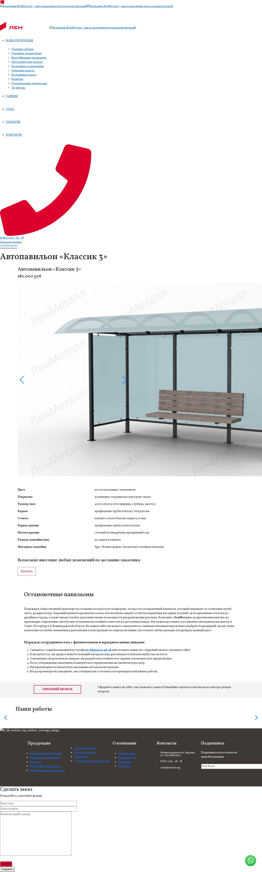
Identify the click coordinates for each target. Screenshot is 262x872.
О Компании (126, 754)
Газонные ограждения (26, 54)
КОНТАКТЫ (14, 135)
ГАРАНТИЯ (13, 122)
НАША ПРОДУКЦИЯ (19, 41)
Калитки (17, 79)
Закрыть (7, 869)
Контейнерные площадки (28, 58)
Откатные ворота (22, 71)
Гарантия (124, 762)
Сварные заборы (22, 49)
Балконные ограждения (27, 66)
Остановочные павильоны (29, 84)
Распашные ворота (23, 75)
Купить (27, 571)
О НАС (10, 109)
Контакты (124, 766)
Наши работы (127, 758)
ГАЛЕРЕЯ (12, 96)
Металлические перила (27, 62)
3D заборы (18, 88)
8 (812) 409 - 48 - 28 (12, 238)
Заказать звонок (11, 242)
